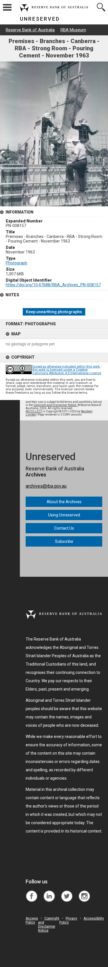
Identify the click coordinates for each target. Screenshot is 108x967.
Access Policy (32, 920)
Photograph (16, 263)
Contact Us (64, 528)
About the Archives (64, 501)
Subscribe (64, 541)
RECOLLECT (34, 411)
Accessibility (94, 918)
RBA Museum (73, 29)
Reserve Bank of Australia (30, 29)
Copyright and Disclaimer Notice (48, 924)
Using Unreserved (64, 515)
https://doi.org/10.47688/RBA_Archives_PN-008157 (53, 284)
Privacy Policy (68, 920)
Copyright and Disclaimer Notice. (55, 405)
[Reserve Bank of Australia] (31, 891)
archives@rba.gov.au (46, 486)
